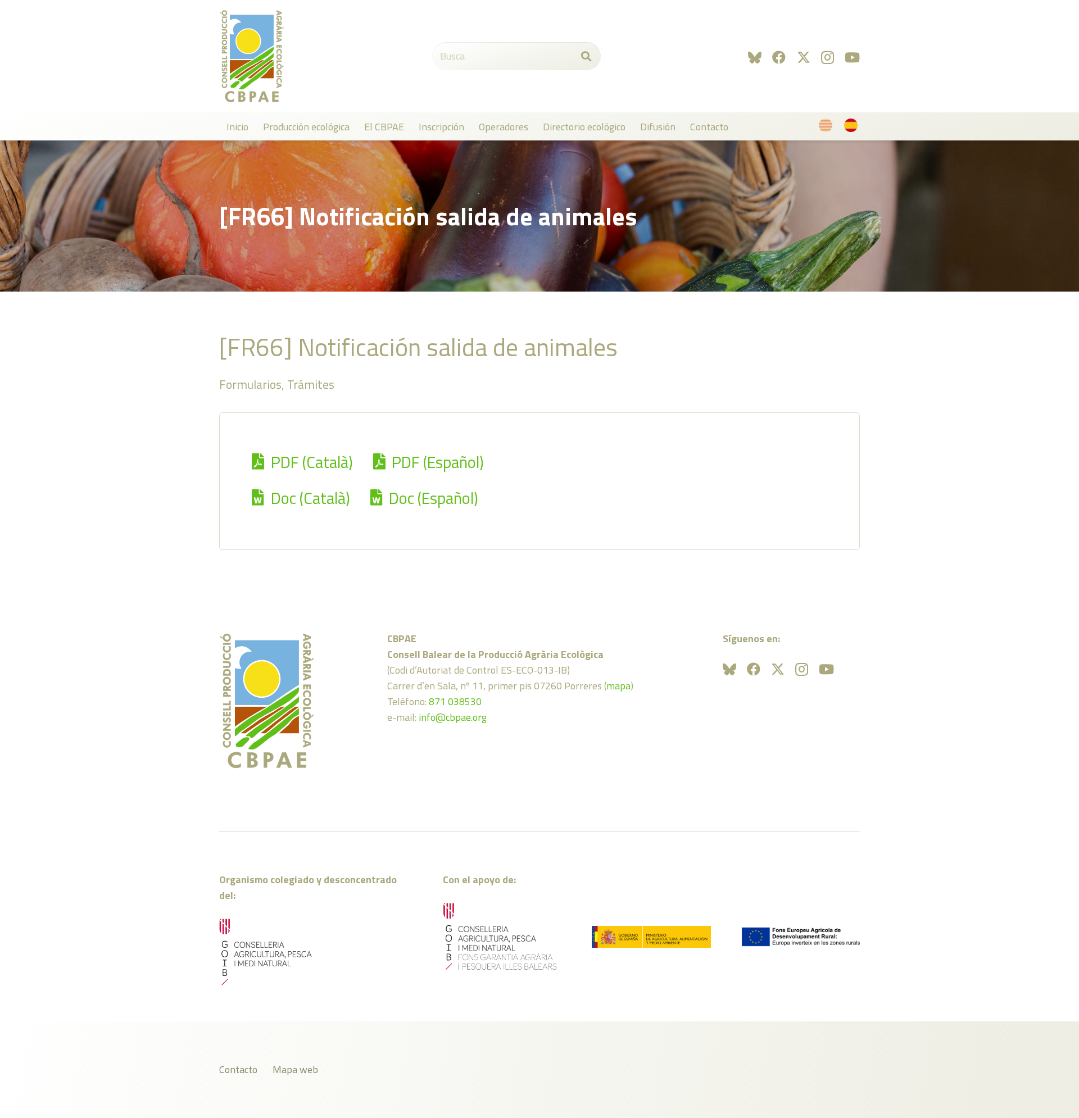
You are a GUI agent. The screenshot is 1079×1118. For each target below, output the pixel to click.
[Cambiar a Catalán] (827, 127)
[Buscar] (586, 56)
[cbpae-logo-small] (251, 56)
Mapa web (295, 1069)
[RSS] (754, 57)
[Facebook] (779, 57)
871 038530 (455, 701)
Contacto (238, 1069)
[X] (803, 58)
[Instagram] (827, 57)
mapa (618, 685)
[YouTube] (852, 57)
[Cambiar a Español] (853, 127)
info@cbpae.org (453, 717)
